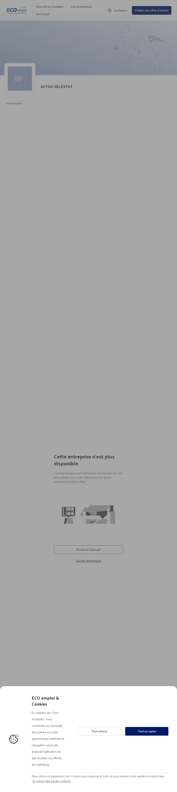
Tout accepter (147, 731)
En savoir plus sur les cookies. (52, 781)
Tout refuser (99, 731)
